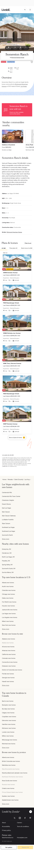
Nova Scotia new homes (9, 780)
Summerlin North (7, 535)
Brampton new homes (9, 705)
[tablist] (17, 248)
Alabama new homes (8, 639)
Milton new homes (8, 736)
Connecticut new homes (9, 662)
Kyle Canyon (6, 512)
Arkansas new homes (8, 650)
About (4, 822)
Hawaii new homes (8, 681)
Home (4, 479)
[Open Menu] (30, 10)
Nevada (10, 479)
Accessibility (6, 826)
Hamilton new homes (8, 724)
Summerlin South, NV (8, 568)
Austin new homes (8, 586)
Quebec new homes (8, 796)
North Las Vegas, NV (8, 557)
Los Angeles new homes (9, 617)
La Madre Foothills (8, 519)
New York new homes (9, 625)
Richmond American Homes (17, 57)
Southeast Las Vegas (8, 527)
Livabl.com (4, 466)
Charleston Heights (8, 500)
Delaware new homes (9, 666)
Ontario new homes (8, 788)
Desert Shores (6, 504)
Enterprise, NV (6, 549)
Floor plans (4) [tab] (13, 248)
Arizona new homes (8, 646)
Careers (19, 822)
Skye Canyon (6, 523)
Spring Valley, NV (7, 564)
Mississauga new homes (9, 740)
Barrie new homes (7, 701)
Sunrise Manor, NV (8, 572)
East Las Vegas (6, 508)
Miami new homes (8, 621)
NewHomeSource (7, 837)
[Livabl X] (14, 818)
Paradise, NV (6, 561)
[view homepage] (6, 10)
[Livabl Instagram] (20, 818)
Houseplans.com (22, 837)
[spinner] (25, 10)
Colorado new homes (8, 658)
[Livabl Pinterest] (30, 818)
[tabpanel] (17, 346)
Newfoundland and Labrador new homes (14, 773)
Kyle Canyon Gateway (9, 516)
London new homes (8, 732)
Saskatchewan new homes (10, 800)
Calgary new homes (8, 713)
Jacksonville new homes (9, 610)
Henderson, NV (7, 553)
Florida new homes (8, 674)
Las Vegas (24, 86)
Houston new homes (8, 606)
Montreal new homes (8, 744)
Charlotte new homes (8, 590)
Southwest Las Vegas (8, 531)
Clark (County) (18, 479)
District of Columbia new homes (12, 670)
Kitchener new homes (9, 728)
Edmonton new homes (9, 720)
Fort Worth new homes (9, 602)
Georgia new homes (8, 677)
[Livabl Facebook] (25, 818)
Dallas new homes (7, 598)
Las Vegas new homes (9, 613)
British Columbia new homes (11, 761)
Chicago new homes (8, 594)
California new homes (9, 654)
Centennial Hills (7, 492)
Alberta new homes (8, 757)
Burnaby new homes (8, 709)
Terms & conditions (23, 826)
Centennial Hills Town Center (11, 496)
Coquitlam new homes (9, 716)
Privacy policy (6, 830)
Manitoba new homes (8, 765)
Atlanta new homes (8, 582)
